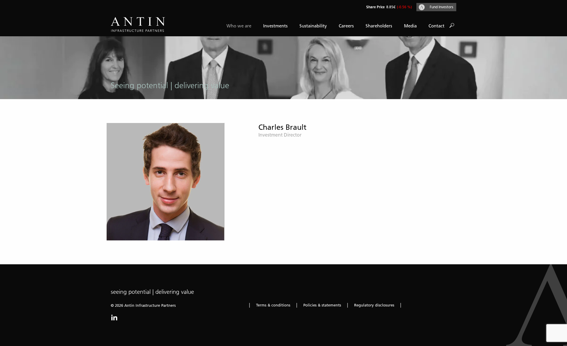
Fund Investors (441, 7)
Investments (275, 26)
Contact (436, 26)
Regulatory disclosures (374, 305)
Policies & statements (322, 305)
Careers (346, 26)
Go (451, 25)
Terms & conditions (273, 305)
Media (410, 26)
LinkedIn (114, 317)
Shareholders (379, 26)
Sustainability (313, 26)
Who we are (239, 26)
